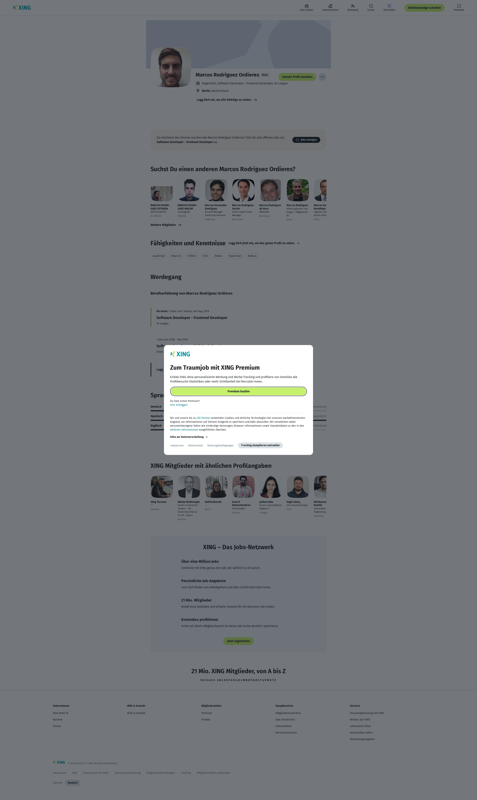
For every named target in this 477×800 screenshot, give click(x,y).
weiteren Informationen (184, 429)
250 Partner (203, 418)
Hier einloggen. (179, 405)
